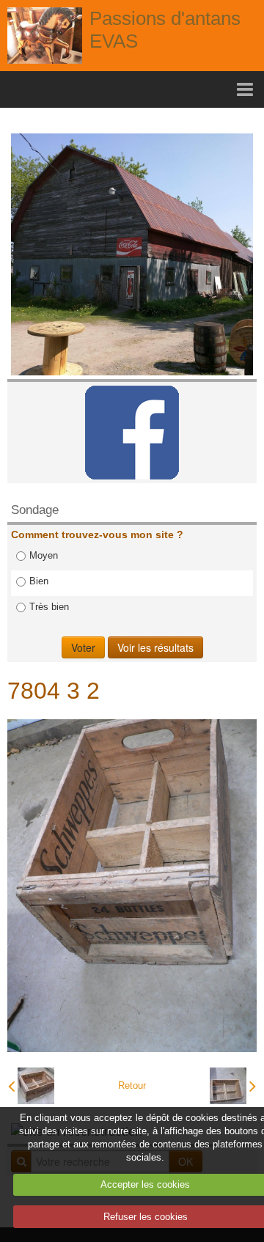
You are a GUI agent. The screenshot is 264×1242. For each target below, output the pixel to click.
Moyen (43, 555)
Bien (38, 581)
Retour (132, 1085)
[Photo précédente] (31, 1086)
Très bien (49, 606)
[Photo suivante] (233, 1086)
